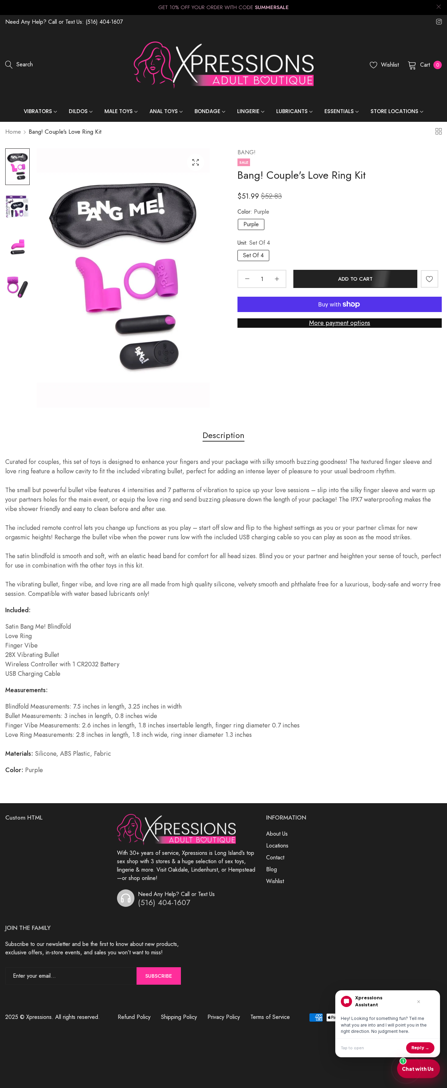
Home (13, 131)
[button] (429, 279)
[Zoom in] (195, 162)
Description (223, 435)
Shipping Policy (179, 1017)
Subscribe (158, 976)
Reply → (420, 1047)
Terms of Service (270, 1017)
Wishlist (275, 881)
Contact (275, 857)
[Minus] (247, 279)
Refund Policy (134, 1017)
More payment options (339, 322)
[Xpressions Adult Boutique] (224, 65)
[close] (438, 7)
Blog (271, 869)
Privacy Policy (223, 1017)
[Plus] (277, 279)
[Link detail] (439, 22)
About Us (277, 834)
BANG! (246, 152)
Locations (277, 846)
